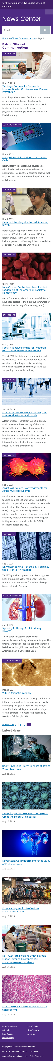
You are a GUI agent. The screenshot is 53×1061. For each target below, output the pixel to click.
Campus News (9, 53)
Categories (6, 1030)
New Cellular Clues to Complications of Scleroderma (24, 1008)
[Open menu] (49, 12)
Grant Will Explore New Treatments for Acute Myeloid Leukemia (24, 489)
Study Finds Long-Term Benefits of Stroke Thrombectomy (26, 767)
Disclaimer (34, 1051)
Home (5, 38)
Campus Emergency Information (15, 1056)
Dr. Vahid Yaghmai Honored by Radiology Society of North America (25, 568)
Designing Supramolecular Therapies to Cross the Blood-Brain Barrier (25, 815)
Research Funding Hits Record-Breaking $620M (25, 224)
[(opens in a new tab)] (26, 391)
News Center (21, 18)
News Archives (33, 1030)
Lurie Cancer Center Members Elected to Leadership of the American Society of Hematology (26, 290)
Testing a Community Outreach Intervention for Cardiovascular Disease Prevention (25, 89)
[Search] (45, 30)
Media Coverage (8, 1037)
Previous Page (9, 724)
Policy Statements (37, 1056)
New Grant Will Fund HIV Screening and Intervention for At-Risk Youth (24, 414)
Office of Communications (23, 38)
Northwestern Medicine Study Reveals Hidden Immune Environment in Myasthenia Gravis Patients (24, 959)
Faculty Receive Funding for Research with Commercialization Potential (24, 349)
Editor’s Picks (33, 1026)
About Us (31, 1034)
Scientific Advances (12, 124)
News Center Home (9, 1026)
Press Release (7, 1034)
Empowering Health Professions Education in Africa (20, 910)
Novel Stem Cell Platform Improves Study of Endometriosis (26, 862)
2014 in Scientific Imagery (16, 693)
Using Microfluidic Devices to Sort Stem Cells (24, 159)
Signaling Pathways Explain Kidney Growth (21, 629)
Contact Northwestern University (14, 1051)
